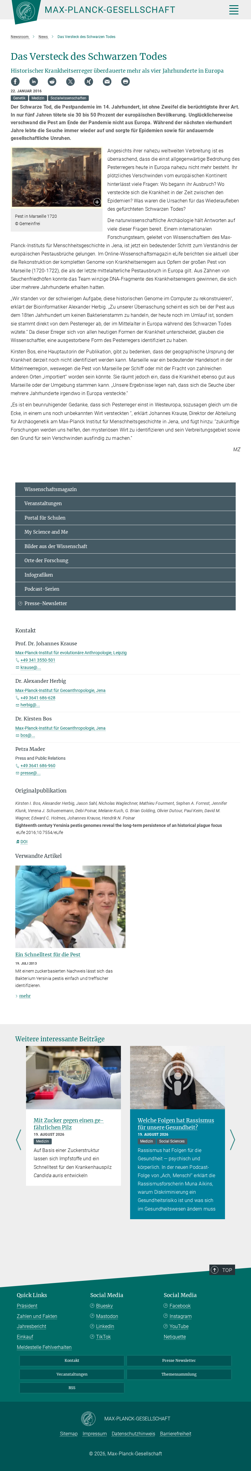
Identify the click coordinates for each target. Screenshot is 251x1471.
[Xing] (88, 81)
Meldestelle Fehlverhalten (44, 1347)
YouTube (179, 1326)
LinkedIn (105, 1326)
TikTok (103, 1337)
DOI (24, 841)
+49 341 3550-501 (38, 660)
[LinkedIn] (33, 81)
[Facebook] (15, 81)
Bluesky (104, 1306)
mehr (25, 996)
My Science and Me (46, 532)
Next (232, 1140)
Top (227, 1270)
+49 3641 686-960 (38, 765)
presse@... (31, 772)
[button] (97, 202)
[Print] (125, 81)
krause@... (31, 667)
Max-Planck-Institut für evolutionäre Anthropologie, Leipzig (71, 652)
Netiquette (175, 1337)
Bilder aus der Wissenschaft (55, 546)
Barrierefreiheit (175, 1434)
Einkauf (25, 1337)
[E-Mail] (107, 81)
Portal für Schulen (45, 518)
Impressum (95, 1434)
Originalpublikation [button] (40, 791)
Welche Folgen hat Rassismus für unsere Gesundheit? (176, 1124)
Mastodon (107, 1316)
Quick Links (32, 1295)
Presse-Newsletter (45, 603)
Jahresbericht (31, 1326)
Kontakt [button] (25, 631)
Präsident (27, 1306)
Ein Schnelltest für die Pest (48, 954)
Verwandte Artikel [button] (38, 856)
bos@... (28, 735)
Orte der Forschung (46, 560)
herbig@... (30, 704)
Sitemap (69, 1434)
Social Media (106, 1295)
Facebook (180, 1306)
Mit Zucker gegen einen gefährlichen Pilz (69, 1124)
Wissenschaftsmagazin (50, 489)
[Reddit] (52, 81)
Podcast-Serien (41, 589)
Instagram (181, 1316)
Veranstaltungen (43, 503)
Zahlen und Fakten (37, 1316)
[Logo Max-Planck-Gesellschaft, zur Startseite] (112, 12)
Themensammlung (179, 1374)
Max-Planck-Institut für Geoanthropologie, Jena (60, 690)
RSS (72, 1387)
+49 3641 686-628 (38, 697)
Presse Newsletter (179, 1360)
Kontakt (72, 1360)
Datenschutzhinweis (133, 1434)
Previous (18, 1140)
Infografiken (38, 575)
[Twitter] (70, 81)
